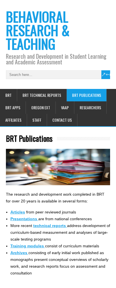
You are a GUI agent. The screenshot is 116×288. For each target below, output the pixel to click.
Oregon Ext (40, 107)
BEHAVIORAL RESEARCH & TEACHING (38, 30)
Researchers (90, 107)
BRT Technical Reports (42, 95)
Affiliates (13, 120)
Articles (17, 212)
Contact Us (62, 120)
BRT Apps (12, 107)
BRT (8, 95)
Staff (36, 120)
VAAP (65, 107)
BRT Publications (86, 95)
